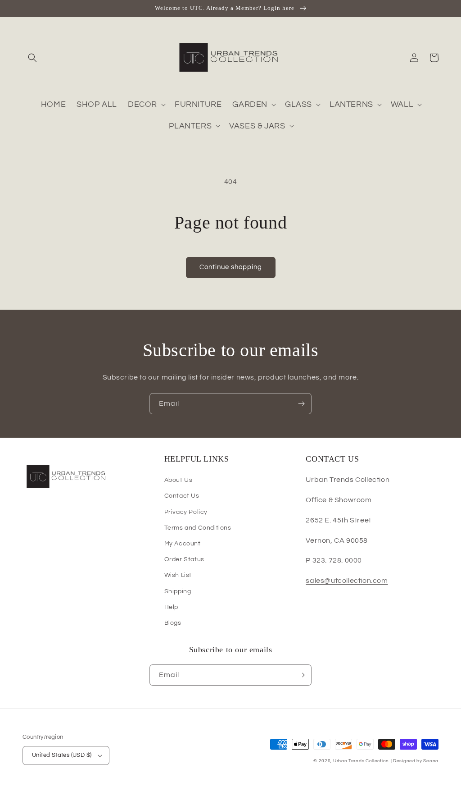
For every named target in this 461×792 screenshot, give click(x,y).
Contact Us (181, 496)
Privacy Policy (186, 512)
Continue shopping (230, 267)
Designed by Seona (415, 761)
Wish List (178, 575)
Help (171, 607)
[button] (32, 58)
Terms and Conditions (197, 528)
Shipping (177, 591)
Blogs (172, 623)
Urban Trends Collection (361, 761)
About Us (178, 480)
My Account (182, 543)
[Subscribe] (301, 403)
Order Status (184, 559)
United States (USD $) (61, 755)
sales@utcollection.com (347, 580)
